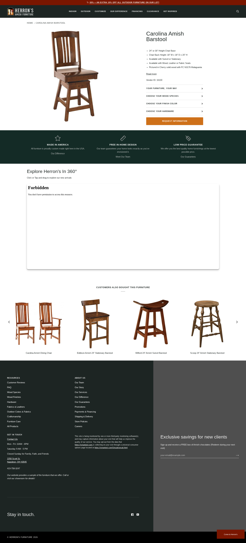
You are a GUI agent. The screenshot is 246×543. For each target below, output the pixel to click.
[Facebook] (132, 514)
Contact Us (12, 439)
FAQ (9, 387)
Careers (78, 426)
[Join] (235, 455)
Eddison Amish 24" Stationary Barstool (95, 353)
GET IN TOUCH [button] (14, 435)
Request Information (174, 121)
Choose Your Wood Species (162, 96)
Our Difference (58, 153)
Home (30, 23)
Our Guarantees (188, 157)
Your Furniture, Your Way (161, 88)
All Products (12, 426)
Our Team (79, 382)
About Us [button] (80, 378)
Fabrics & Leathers (16, 407)
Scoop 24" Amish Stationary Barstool (207, 353)
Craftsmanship (14, 416)
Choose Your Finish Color (161, 104)
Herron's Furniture (20, 537)
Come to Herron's (230, 534)
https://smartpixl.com (84, 445)
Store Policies (81, 421)
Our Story (79, 387)
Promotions (80, 407)
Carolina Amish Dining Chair (39, 353)
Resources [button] (13, 378)
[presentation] (9, 322)
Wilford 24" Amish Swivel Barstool (151, 353)
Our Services (81, 392)
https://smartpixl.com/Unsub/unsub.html (111, 448)
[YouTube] (138, 514)
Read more (151, 74)
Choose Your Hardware (160, 111)
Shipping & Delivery (84, 416)
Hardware (11, 402)
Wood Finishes (14, 397)
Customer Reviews (16, 382)
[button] (73, 11)
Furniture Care (13, 421)
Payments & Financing (85, 412)
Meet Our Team (123, 157)
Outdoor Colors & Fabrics (19, 412)
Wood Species (14, 392)
